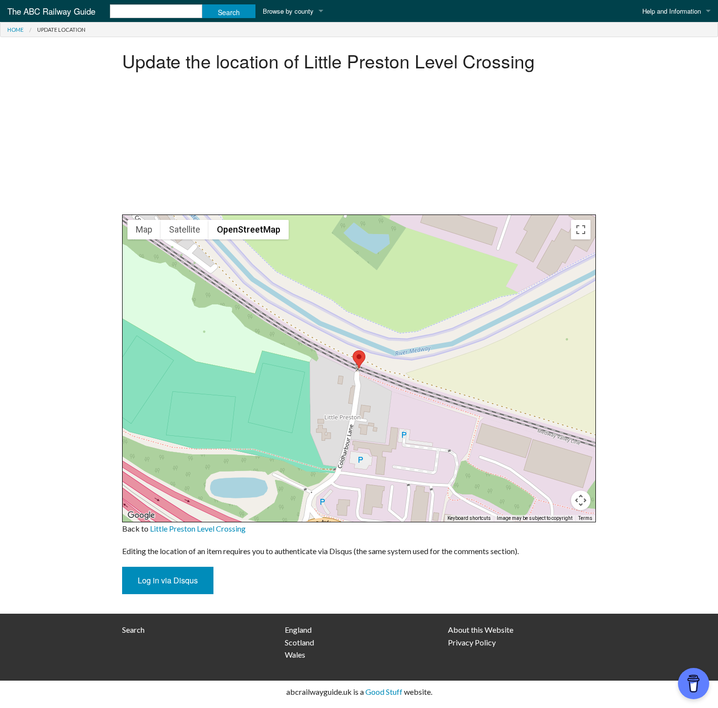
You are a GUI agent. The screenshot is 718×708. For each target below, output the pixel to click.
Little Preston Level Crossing (198, 528)
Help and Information (671, 11)
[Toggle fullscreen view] (581, 229)
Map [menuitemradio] (144, 229)
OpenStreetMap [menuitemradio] (248, 229)
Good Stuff (383, 691)
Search (133, 629)
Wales (295, 654)
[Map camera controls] (581, 500)
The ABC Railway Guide (51, 11)
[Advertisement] (359, 146)
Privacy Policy (472, 642)
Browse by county (288, 11)
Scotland (299, 642)
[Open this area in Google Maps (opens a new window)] (141, 515)
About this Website (480, 629)
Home (15, 29)
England (298, 629)
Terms (585, 518)
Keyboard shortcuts (469, 518)
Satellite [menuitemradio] (184, 229)
